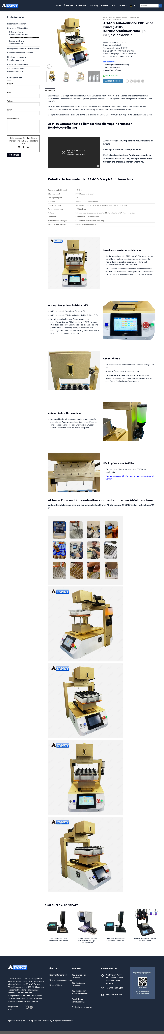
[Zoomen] (49, 66)
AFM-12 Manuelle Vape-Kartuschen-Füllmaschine (116, 940)
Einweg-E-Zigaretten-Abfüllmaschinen (23, 48)
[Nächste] (96, 42)
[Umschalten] (39, 24)
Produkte (81, 5)
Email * (9, 92)
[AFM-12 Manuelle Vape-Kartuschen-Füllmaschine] (116, 922)
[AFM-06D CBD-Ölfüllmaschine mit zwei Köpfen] (145, 922)
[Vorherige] (50, 42)
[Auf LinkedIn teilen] (143, 81)
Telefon (10, 101)
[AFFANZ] (10, 5)
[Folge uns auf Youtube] (31, 1007)
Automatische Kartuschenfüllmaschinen (24, 38)
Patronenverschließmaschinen (20, 53)
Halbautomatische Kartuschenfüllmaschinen (18, 33)
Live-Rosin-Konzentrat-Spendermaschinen (17, 58)
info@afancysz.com (114, 995)
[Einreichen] (160, 5)
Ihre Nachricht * (13, 118)
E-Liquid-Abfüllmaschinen (18, 64)
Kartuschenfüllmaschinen (18, 28)
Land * (9, 110)
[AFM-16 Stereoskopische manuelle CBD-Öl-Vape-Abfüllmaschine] (87, 922)
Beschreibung (50, 90)
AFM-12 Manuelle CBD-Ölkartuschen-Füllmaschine (58, 940)
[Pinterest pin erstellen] (139, 81)
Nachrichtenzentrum (58, 975)
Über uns (68, 5)
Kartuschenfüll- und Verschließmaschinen (17, 42)
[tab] (50, 90)
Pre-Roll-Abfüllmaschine (82, 1007)
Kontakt (105, 5)
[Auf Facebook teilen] (127, 81)
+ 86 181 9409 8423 (114, 988)
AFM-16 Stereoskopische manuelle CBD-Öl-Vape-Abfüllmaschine (87, 941)
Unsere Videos (55, 985)
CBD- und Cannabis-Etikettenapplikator (16, 70)
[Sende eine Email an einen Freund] (135, 81)
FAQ (114, 5)
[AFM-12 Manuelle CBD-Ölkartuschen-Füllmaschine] (58, 922)
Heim (58, 5)
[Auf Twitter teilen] (131, 81)
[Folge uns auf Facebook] (27, 1007)
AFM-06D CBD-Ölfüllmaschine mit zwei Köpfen (145, 940)
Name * (10, 84)
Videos (123, 5)
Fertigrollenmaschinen (16, 24)
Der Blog (93, 5)
